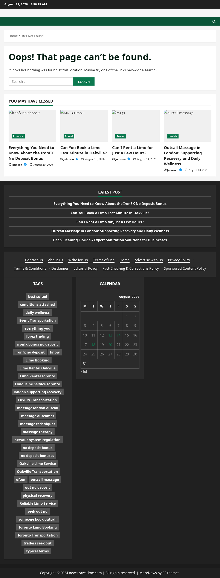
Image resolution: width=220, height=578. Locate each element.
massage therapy (37, 431)
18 (93, 344)
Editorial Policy (86, 268)
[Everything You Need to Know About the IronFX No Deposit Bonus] (32, 126)
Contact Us (34, 260)
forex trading (37, 336)
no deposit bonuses (37, 455)
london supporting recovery (37, 392)
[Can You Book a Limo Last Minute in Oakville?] (84, 126)
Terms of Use (104, 260)
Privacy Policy (179, 260)
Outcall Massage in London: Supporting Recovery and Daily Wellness (183, 155)
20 (110, 344)
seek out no (37, 511)
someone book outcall (37, 519)
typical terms (37, 551)
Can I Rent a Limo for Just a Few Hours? (132, 150)
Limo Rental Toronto (37, 376)
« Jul (84, 371)
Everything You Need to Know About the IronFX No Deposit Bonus (31, 153)
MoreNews (148, 572)
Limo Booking (37, 360)
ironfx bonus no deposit (37, 344)
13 (110, 335)
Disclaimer (60, 268)
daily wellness (38, 312)
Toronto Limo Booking (37, 527)
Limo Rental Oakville (37, 368)
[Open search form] (214, 21)
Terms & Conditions (30, 268)
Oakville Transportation (37, 471)
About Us (55, 260)
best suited (37, 296)
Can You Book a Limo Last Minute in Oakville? (83, 150)
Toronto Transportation (37, 535)
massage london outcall (37, 408)
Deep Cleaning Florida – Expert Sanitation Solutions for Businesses (110, 240)
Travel (69, 136)
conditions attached (37, 304)
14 (119, 335)
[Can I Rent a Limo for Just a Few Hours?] (136, 126)
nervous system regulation (37, 439)
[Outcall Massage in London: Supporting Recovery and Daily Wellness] (187, 126)
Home (125, 260)
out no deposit (37, 487)
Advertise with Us (149, 260)
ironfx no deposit (30, 352)
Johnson (17, 164)
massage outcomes (37, 416)
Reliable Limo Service (38, 503)
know (55, 352)
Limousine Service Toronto (37, 384)
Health (172, 136)
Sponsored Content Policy (185, 268)
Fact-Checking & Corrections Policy (131, 268)
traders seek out (38, 543)
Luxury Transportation (37, 400)
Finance (18, 136)
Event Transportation (37, 320)
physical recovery (37, 495)
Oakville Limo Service (37, 463)
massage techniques (37, 423)
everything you (37, 328)
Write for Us (78, 260)
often (20, 479)
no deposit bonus (37, 447)
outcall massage (45, 479)
